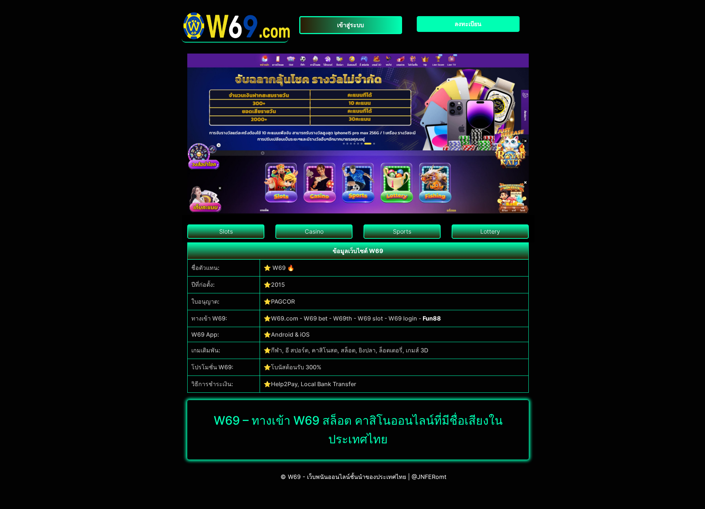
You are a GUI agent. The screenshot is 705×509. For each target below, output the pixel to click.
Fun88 (432, 318)
